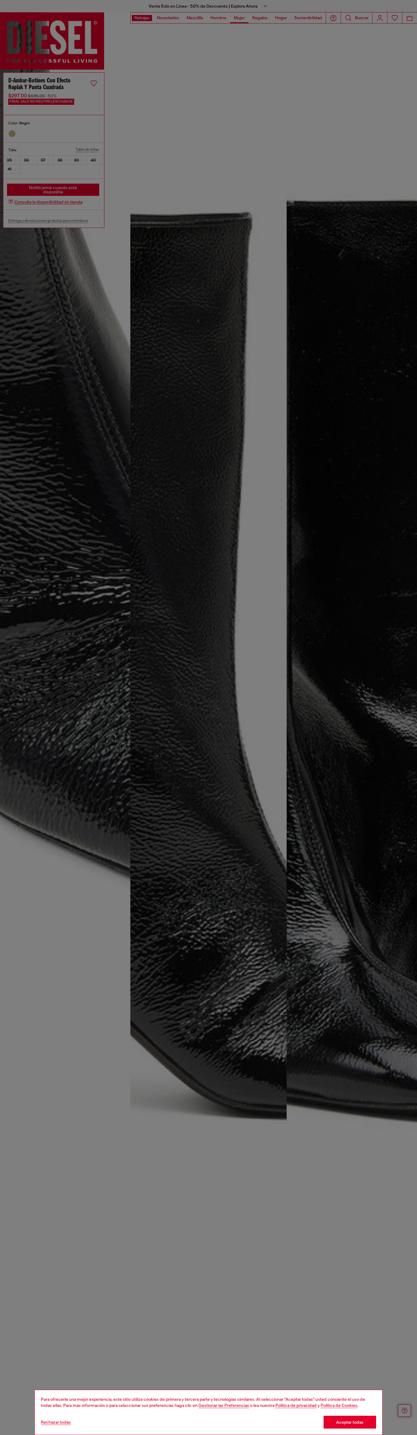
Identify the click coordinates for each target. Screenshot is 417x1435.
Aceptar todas (350, 1422)
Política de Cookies (339, 1405)
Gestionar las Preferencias (223, 1405)
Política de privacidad (296, 1405)
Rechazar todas (56, 1422)
